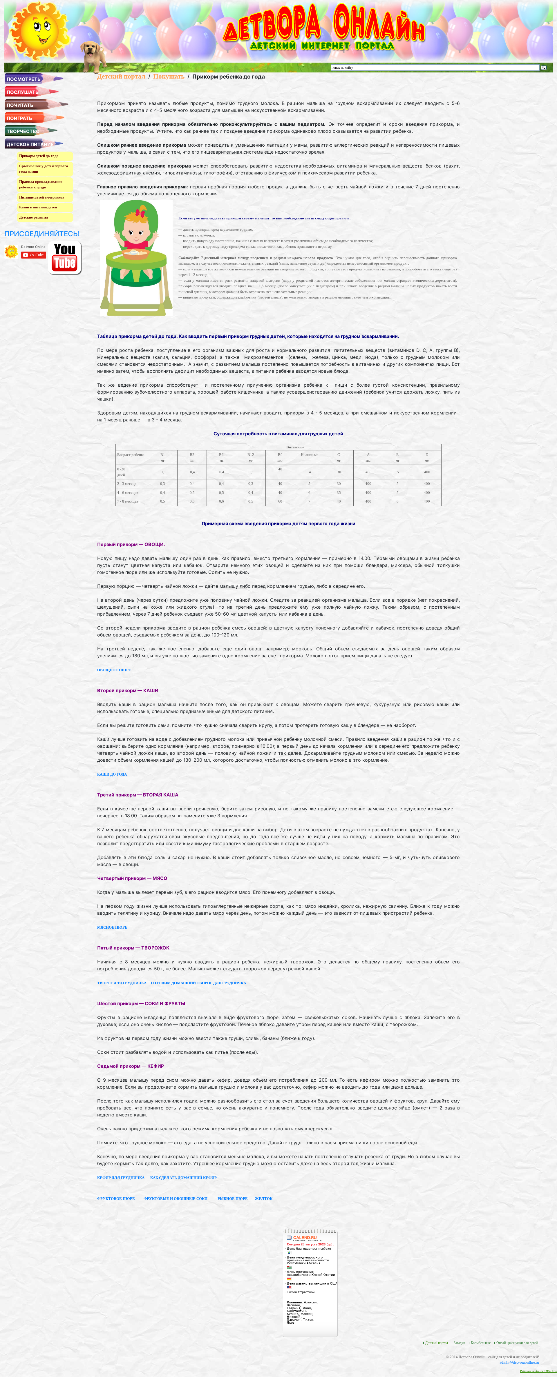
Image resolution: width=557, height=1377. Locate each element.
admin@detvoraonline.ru (519, 1362)
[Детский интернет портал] (40, 31)
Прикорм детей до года (39, 156)
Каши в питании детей (38, 207)
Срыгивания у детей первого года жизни (43, 169)
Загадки (459, 1343)
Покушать (169, 76)
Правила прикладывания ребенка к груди (40, 184)
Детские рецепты (33, 217)
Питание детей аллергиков (41, 197)
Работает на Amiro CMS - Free (538, 1371)
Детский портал (121, 76)
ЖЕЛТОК (263, 1198)
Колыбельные (481, 1343)
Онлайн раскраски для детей (517, 1343)
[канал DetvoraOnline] (65, 257)
